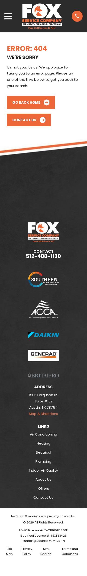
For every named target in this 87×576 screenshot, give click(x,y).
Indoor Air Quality (43, 470)
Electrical (43, 452)
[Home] (42, 16)
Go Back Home (26, 102)
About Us (43, 479)
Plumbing (43, 461)
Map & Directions (43, 413)
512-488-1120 (43, 256)
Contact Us (24, 120)
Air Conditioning (43, 434)
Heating (43, 443)
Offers (43, 488)
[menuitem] (9, 551)
